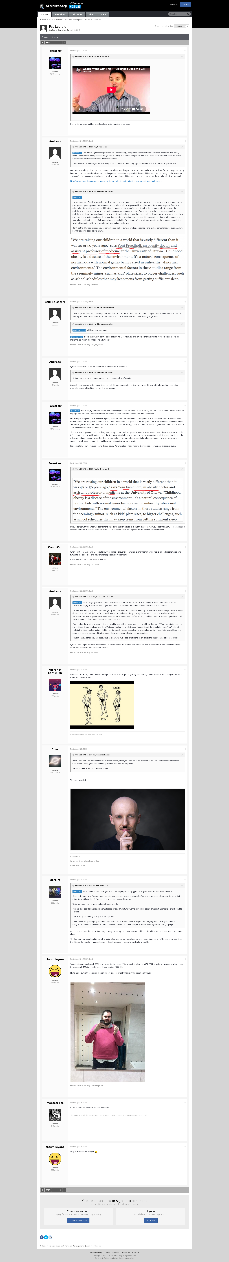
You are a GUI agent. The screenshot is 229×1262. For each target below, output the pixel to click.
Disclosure (125, 1252)
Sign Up (185, 4)
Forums (44, 14)
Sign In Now (150, 1220)
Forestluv (55, 51)
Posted (78, 50)
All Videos (77, 14)
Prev (48, 42)
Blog (91, 14)
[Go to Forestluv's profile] (55, 63)
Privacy (115, 1252)
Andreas (101, 56)
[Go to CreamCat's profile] (55, 559)
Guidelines (60, 14)
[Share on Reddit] (50, 1237)
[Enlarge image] (127, 819)
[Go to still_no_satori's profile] (55, 314)
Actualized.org (96, 1252)
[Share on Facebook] (42, 1237)
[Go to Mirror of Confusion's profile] (55, 685)
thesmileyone (55, 959)
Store (103, 14)
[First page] (42, 42)
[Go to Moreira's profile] (55, 892)
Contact (135, 1252)
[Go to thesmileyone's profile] (55, 971)
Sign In (173, 4)
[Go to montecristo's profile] (55, 1115)
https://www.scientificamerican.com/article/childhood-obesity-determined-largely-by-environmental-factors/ (116, 181)
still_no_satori (55, 302)
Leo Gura (100, 885)
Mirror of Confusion (55, 671)
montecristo (55, 1103)
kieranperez (102, 324)
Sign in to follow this (165, 26)
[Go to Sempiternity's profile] (43, 28)
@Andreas (77, 153)
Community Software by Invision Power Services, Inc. (114, 1258)
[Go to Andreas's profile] (55, 153)
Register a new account (78, 1220)
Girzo (99, 147)
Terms (107, 1252)
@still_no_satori (79, 330)
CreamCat (55, 547)
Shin (55, 749)
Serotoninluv (103, 191)
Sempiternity (63, 30)
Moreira (55, 880)
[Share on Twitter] (46, 1237)
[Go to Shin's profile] (55, 761)
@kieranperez (76, 337)
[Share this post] (185, 50)
